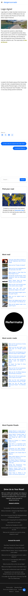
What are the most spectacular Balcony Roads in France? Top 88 (17, 380)
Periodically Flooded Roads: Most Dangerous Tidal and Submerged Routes (17, 277)
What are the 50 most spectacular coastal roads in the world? (17, 368)
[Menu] (2, 2)
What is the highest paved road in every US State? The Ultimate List (17, 301)
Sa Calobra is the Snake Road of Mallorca (17, 453)
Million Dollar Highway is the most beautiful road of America (17, 457)
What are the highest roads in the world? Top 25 (17, 305)
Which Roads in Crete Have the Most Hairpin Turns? (17, 273)
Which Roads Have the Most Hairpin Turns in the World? (17, 281)
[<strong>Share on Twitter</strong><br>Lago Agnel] (5, 135)
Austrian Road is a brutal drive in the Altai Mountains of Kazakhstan (17, 431)
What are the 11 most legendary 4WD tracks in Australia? (14, 560)
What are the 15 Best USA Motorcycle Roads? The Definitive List (17, 385)
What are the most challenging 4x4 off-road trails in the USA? (17, 269)
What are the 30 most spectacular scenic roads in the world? (17, 376)
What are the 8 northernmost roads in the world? (14, 569)
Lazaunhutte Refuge (19, 148)
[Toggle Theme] (24, 589)
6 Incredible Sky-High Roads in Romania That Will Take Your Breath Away (14, 577)
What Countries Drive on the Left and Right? (14, 564)
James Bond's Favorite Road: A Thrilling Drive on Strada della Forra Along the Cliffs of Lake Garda (17, 436)
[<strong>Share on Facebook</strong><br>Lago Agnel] (2, 135)
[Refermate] (14, 322)
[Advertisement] (14, 163)
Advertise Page (18, 587)
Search (23, 179)
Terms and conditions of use (10, 589)
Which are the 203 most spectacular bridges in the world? (17, 289)
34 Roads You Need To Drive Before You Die (17, 364)
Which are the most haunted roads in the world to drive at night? (17, 285)
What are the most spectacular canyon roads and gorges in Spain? (17, 361)
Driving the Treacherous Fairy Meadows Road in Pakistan (17, 465)
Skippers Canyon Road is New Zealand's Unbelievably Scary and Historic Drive (17, 469)
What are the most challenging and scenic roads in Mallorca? (14, 556)
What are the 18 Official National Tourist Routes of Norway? (17, 372)
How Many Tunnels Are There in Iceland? (14, 545)
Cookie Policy (21, 589)
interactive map (19, 210)
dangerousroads (10, 2)
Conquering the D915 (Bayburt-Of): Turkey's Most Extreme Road (17, 449)
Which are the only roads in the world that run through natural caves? (17, 349)
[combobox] (11, 179)
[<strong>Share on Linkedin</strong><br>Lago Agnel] (9, 135)
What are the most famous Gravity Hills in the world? (17, 344)
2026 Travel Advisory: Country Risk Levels (14, 548)
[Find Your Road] (14, 199)
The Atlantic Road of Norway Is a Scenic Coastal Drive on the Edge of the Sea (17, 461)
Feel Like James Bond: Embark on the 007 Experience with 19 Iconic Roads (17, 261)
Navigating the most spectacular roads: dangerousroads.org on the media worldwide (14, 573)
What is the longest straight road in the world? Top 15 (17, 293)
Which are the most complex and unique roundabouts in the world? (17, 356)
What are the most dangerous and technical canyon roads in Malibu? (17, 352)
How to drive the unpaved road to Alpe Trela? (14, 143)
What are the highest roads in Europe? (17, 297)
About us (11, 591)
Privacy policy (9, 587)
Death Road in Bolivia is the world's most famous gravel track (17, 473)
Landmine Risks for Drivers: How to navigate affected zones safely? (14, 551)
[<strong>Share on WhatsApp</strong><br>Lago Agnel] (12, 135)
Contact (17, 591)
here (18, 496)
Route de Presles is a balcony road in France (17, 441)
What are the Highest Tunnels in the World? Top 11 (14, 566)
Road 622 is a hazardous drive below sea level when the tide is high (17, 445)
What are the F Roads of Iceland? (17, 265)
